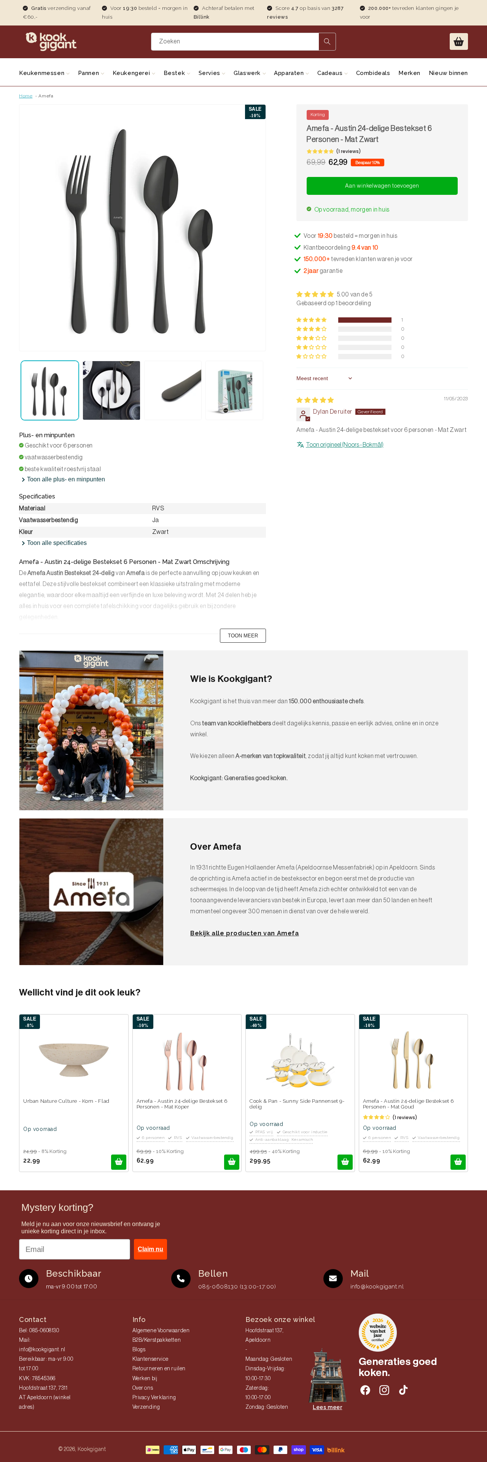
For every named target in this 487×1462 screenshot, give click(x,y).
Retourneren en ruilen (159, 1368)
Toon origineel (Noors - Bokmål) (345, 444)
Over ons (142, 1388)
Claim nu (150, 1249)
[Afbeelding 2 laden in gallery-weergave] (111, 390)
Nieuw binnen (448, 73)
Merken (409, 73)
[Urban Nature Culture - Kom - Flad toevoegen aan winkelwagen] (118, 1162)
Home (25, 96)
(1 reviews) (348, 151)
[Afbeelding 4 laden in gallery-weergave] (234, 390)
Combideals (373, 73)
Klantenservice (150, 1359)
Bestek (175, 73)
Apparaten (290, 73)
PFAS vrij (264, 1132)
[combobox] (243, 41)
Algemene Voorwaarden (161, 1330)
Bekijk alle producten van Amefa (244, 933)
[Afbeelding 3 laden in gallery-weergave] (173, 390)
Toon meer (243, 636)
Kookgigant (92, 1449)
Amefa (45, 96)
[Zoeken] (327, 42)
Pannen (89, 73)
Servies (210, 73)
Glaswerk (248, 73)
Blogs (139, 1349)
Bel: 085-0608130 (39, 1330)
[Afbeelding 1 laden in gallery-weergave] (50, 390)
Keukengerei (132, 73)
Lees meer (327, 1407)
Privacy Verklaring (154, 1397)
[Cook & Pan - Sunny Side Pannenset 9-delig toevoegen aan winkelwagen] (345, 1162)
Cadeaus (330, 73)
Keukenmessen (42, 73)
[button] (459, 41)
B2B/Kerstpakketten (156, 1340)
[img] (315, 400)
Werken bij (145, 1378)
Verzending (146, 1407)
